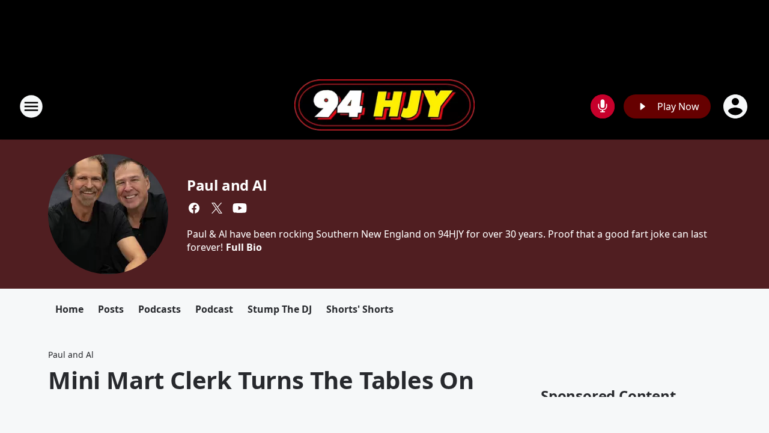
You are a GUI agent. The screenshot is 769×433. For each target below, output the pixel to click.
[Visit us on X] (217, 208)
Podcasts (159, 309)
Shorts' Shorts (360, 309)
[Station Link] (384, 106)
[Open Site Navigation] (31, 106)
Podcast (214, 309)
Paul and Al (227, 185)
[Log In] (736, 106)
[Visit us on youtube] (240, 208)
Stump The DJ (280, 309)
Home (69, 309)
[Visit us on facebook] (194, 208)
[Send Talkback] (603, 106)
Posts (111, 309)
